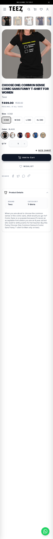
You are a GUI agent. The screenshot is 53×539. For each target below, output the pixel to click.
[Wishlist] (41, 9)
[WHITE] (12, 135)
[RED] (28, 135)
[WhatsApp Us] (45, 531)
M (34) (17, 120)
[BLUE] (35, 135)
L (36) (28, 120)
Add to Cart (28, 157)
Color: (5, 129)
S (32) (6, 120)
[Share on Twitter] (18, 176)
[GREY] (43, 135)
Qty (4, 144)
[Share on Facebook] (12, 176)
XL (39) (40, 120)
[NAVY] (20, 135)
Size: (4, 114)
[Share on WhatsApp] (23, 176)
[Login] (47, 9)
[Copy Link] (28, 175)
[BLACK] (4, 135)
